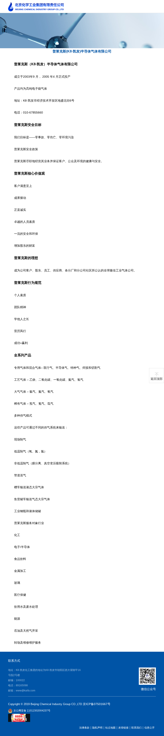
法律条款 (84, 727)
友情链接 (123, 727)
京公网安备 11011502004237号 (31, 710)
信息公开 (149, 727)
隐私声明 (97, 727)
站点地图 (110, 727)
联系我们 (136, 727)
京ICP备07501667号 (96, 704)
